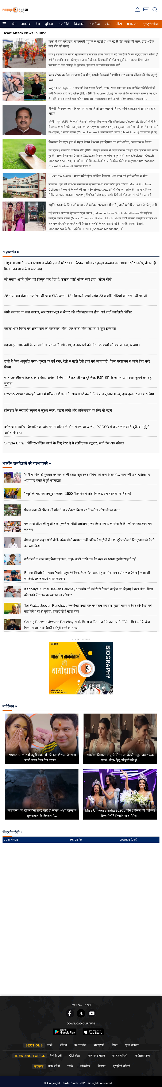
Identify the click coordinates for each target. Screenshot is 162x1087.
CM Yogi (74, 1055)
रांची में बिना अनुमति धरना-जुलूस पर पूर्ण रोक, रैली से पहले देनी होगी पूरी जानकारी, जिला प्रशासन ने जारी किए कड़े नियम (77, 364)
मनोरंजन (132, 24)
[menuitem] (14, 24)
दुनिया (48, 24)
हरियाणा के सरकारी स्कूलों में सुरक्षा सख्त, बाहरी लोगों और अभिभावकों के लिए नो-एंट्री (58, 411)
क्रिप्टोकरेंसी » (13, 832)
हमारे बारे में (54, 1066)
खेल (107, 24)
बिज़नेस (78, 24)
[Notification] (137, 11)
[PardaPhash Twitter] (81, 1016)
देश (37, 24)
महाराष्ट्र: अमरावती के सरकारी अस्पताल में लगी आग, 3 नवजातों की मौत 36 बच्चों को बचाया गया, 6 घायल (72, 345)
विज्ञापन (101, 1066)
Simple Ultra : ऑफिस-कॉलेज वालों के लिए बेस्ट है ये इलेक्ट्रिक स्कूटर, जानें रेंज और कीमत (64, 443)
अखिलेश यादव (142, 1055)
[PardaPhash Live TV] (146, 11)
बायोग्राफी (99, 1045)
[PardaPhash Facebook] (70, 1016)
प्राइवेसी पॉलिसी (121, 1066)
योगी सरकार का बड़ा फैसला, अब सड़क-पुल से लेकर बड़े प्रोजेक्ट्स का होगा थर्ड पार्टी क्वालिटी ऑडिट (68, 312)
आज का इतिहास (96, 1055)
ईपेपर (114, 1045)
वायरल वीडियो (119, 1055)
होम (14, 24)
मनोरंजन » (10, 706)
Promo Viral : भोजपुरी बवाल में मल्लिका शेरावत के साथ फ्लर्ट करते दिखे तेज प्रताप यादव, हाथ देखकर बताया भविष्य (79, 394)
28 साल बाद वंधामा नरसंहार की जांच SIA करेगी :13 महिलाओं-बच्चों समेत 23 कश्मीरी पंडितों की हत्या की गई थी (75, 296)
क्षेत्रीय (26, 24)
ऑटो (118, 24)
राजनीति (63, 24)
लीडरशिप (85, 1066)
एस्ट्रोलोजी (150, 24)
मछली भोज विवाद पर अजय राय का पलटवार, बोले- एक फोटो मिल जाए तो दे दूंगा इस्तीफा (60, 329)
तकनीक (94, 24)
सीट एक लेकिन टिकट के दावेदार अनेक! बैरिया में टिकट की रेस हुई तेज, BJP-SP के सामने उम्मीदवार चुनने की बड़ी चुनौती (78, 381)
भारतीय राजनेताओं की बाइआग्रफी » (27, 463)
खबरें (49, 1045)
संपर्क (70, 1066)
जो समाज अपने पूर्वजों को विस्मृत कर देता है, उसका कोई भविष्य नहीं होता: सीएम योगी (58, 280)
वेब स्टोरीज (80, 1045)
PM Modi (56, 1055)
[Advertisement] (81, 962)
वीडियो (63, 1045)
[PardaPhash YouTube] (92, 1016)
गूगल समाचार (132, 1045)
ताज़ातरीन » (11, 252)
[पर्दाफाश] (15, 12)
